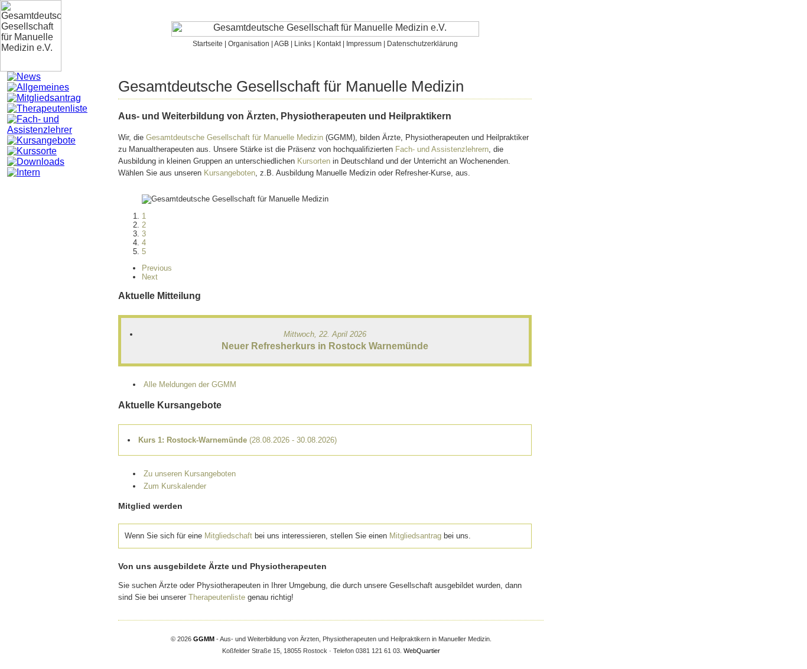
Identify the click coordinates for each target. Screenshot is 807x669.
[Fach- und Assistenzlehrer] (62, 130)
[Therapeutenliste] (47, 108)
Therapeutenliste (216, 597)
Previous (157, 268)
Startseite (208, 44)
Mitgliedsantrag (415, 535)
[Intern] (23, 172)
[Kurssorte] (32, 151)
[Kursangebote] (41, 140)
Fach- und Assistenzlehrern (442, 149)
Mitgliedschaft (228, 535)
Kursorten (313, 161)
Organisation (248, 44)
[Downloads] (35, 162)
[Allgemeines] (38, 87)
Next (150, 276)
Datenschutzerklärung (422, 44)
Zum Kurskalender (175, 486)
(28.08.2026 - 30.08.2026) (237, 440)
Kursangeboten (229, 172)
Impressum (364, 44)
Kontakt (329, 44)
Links (302, 44)
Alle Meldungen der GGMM (190, 384)
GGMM (203, 638)
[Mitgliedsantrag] (44, 98)
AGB (281, 44)
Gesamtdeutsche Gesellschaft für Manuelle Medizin (234, 137)
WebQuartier (421, 650)
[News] (24, 77)
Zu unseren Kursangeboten (190, 473)
